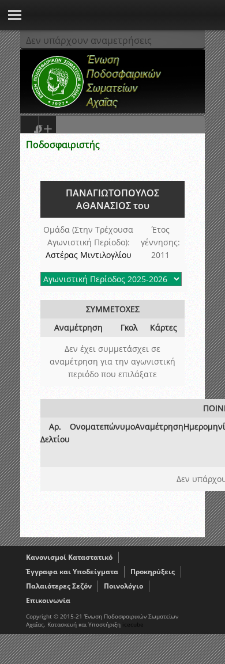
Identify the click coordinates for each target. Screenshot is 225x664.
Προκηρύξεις (152, 571)
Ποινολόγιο (123, 586)
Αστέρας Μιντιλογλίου (89, 254)
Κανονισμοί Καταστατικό (69, 557)
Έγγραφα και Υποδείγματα (72, 571)
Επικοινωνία (48, 600)
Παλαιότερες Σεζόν (59, 586)
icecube (133, 624)
